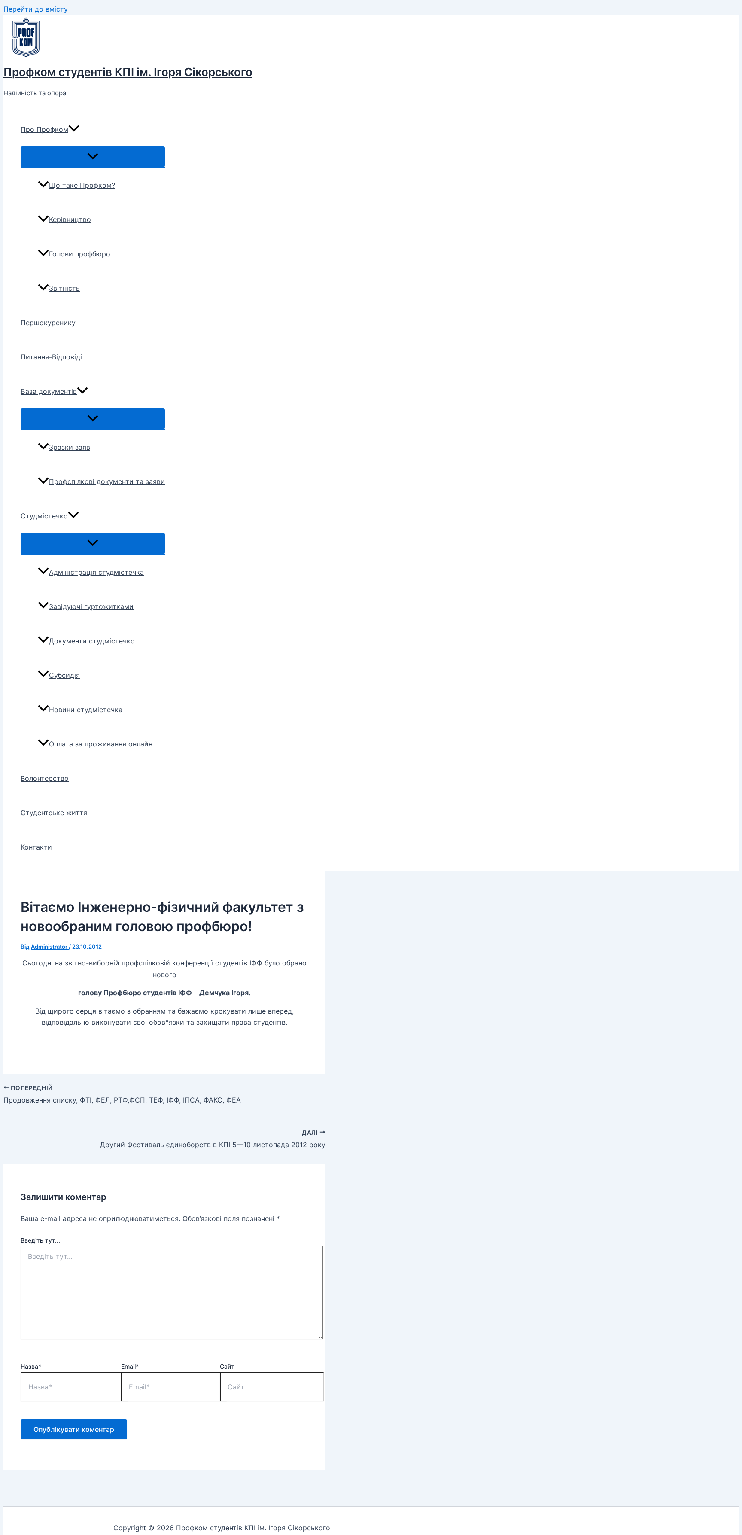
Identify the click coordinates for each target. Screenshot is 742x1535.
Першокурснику (48, 322)
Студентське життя (54, 812)
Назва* (31, 1366)
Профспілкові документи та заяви (107, 481)
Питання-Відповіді (51, 357)
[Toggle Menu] (93, 156)
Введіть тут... (40, 1240)
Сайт (227, 1366)
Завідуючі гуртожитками (91, 606)
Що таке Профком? (82, 185)
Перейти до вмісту (35, 9)
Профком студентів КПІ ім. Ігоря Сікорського (127, 72)
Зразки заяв (69, 447)
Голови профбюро (79, 254)
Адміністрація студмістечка (96, 572)
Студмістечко (44, 516)
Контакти (36, 847)
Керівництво (70, 219)
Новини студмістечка (85, 709)
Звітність (64, 288)
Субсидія (64, 675)
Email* (130, 1366)
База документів (49, 391)
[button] (73, 129)
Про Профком (44, 129)
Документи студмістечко (92, 641)
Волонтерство (45, 778)
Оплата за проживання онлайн (100, 744)
